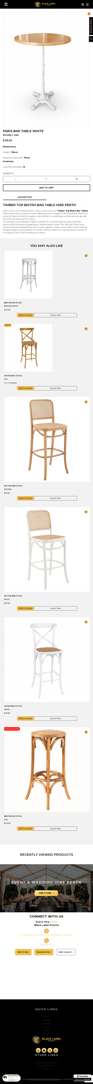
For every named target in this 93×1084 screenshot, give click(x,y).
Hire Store (47, 1023)
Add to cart (46, 188)
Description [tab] (25, 197)
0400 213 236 (46, 944)
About (46, 1017)
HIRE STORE (45, 893)
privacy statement (46, 1066)
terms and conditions (46, 1063)
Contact (46, 1034)
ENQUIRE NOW (43, 952)
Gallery (46, 1027)
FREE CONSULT (65, 952)
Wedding (46, 1020)
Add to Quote (25, 315)
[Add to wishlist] (89, 13)
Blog (46, 1030)
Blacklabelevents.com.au (44, 1079)
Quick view (55, 315)
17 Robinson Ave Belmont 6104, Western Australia (46, 935)
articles (46, 1069)
